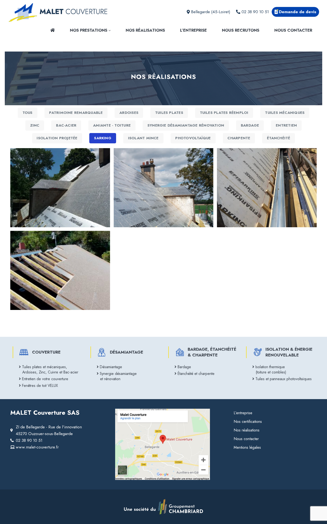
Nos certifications (248, 421)
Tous (28, 112)
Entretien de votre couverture (45, 379)
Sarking (102, 138)
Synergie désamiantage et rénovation (118, 376)
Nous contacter (293, 30)
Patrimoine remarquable (76, 112)
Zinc (34, 125)
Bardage (250, 125)
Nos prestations (89, 30)
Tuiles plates (169, 112)
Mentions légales (247, 447)
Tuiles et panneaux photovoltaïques (284, 379)
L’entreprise (193, 30)
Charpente (238, 138)
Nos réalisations (145, 30)
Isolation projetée (57, 138)
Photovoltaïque (193, 138)
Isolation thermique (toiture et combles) (271, 369)
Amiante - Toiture (112, 125)
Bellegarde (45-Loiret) (210, 12)
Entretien (286, 125)
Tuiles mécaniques (284, 112)
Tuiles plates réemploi (224, 112)
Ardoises (128, 112)
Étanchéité (278, 138)
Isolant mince (143, 138)
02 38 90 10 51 (255, 12)
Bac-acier (66, 125)
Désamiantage (111, 367)
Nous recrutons (240, 30)
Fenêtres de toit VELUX (40, 385)
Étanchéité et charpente (196, 373)
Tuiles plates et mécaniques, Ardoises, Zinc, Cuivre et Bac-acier (50, 369)
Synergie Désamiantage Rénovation (185, 125)
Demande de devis (297, 12)
